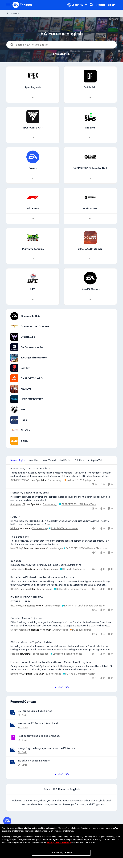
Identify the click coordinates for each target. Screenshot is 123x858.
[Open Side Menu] (8, 4)
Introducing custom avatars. (34, 760)
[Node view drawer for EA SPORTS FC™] (33, 138)
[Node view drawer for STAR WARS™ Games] (90, 259)
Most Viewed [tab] (49, 460)
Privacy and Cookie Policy (59, 842)
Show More (63, 687)
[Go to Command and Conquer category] (14, 326)
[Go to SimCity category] (14, 430)
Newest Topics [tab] (17, 460)
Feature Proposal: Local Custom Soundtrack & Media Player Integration (51, 662)
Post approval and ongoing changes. (39, 736)
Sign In (111, 4)
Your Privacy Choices (61, 852)
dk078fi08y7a (17, 605)
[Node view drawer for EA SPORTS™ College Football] (90, 178)
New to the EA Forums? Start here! (38, 723)
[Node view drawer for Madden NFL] (90, 219)
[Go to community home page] (22, 5)
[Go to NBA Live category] (14, 389)
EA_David (22, 715)
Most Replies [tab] (65, 460)
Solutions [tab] (79, 460)
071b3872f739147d (20, 480)
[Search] (91, 5)
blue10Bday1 (16, 548)
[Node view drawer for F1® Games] (33, 219)
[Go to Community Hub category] (14, 316)
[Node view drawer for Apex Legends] (33, 97)
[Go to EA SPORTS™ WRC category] (14, 378)
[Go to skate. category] (14, 441)
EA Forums (14, 13)
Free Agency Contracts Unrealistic (30, 468)
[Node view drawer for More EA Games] (90, 299)
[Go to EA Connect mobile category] (14, 347)
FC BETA (15, 516)
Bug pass (15, 560)
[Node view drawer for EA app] (33, 178)
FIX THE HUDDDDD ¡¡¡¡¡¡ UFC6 (26, 597)
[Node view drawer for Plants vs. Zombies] (33, 259)
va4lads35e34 (17, 569)
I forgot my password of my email (29, 492)
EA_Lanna (23, 727)
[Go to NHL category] (14, 410)
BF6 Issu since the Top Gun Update (31, 642)
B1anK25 (14, 589)
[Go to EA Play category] (14, 368)
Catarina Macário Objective (26, 618)
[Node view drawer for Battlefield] (90, 97)
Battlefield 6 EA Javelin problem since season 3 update (42, 577)
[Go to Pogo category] (14, 420)
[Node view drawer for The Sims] (90, 138)
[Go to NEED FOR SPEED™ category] (14, 399)
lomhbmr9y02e (18, 673)
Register (100, 4)
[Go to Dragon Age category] (14, 337)
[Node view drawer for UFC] (33, 299)
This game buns (19, 536)
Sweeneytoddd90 (19, 629)
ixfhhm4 (14, 528)
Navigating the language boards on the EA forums (46, 748)
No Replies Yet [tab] (94, 460)
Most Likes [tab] (34, 460)
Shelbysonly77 (17, 504)
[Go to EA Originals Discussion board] (14, 358)
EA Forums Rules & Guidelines (35, 711)
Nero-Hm (15, 653)
